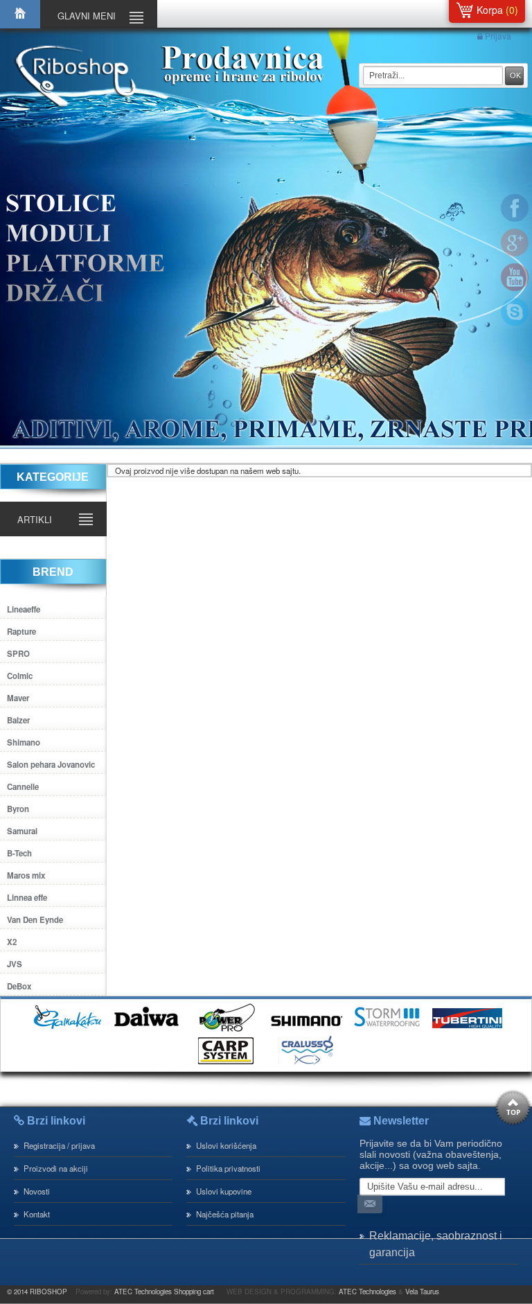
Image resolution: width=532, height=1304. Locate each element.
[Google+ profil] (515, 242)
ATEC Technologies (367, 1291)
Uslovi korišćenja (226, 1145)
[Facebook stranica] (515, 208)
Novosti (37, 1191)
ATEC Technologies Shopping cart (164, 1291)
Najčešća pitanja (225, 1213)
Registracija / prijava (59, 1145)
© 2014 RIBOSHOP (37, 1291)
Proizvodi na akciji (56, 1168)
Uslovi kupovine (223, 1191)
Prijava (497, 36)
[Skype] (515, 312)
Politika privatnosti (228, 1168)
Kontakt (37, 1213)
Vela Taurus (422, 1291)
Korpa (490, 10)
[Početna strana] (20, 24)
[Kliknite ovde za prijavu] (372, 1205)
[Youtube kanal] (515, 277)
